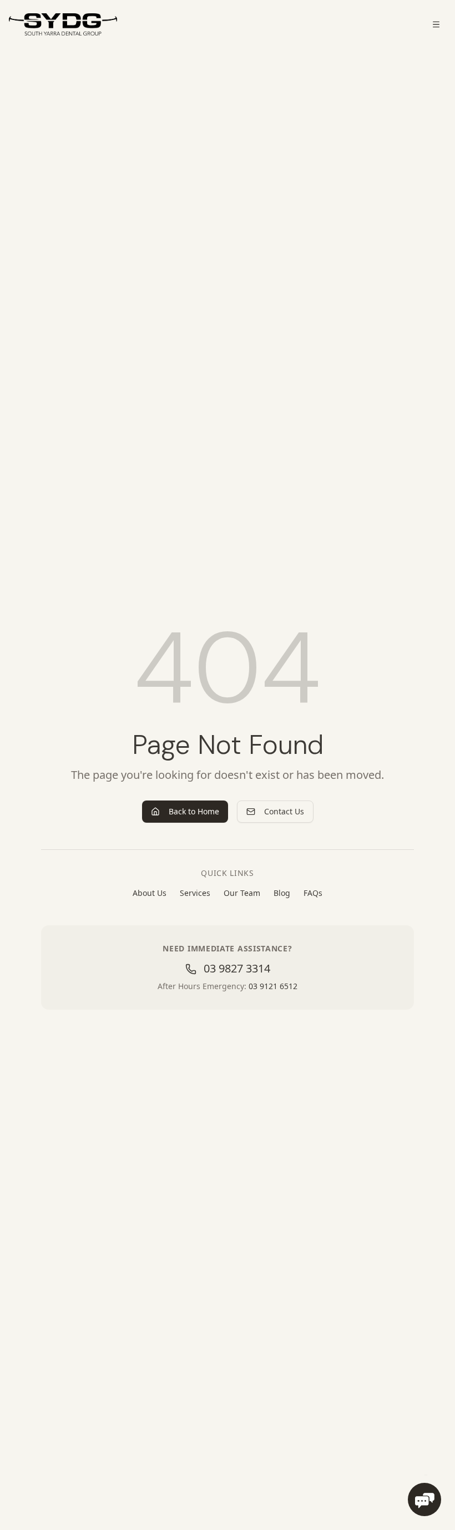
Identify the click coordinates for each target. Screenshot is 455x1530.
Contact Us (284, 811)
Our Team (242, 893)
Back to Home (194, 811)
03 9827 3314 (235, 968)
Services (195, 893)
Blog (282, 893)
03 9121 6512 (273, 986)
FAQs (313, 893)
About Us (149, 893)
